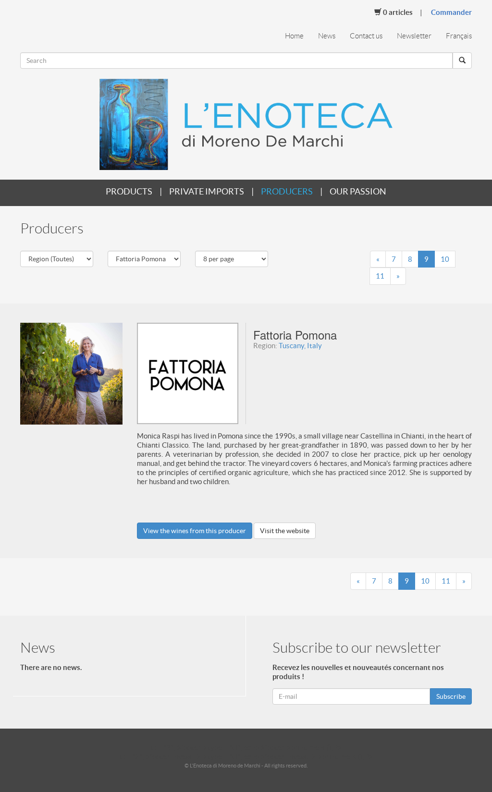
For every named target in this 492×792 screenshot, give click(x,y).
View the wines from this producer (194, 531)
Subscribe (451, 696)
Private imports (206, 191)
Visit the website (284, 531)
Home (294, 36)
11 (380, 276)
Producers (287, 191)
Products (129, 191)
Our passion (358, 191)
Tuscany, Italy (300, 345)
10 (445, 259)
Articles (398, 12)
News (326, 36)
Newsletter (414, 36)
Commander (451, 12)
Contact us (366, 36)
